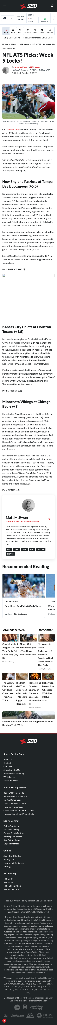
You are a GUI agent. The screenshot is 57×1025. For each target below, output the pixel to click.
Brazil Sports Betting (13, 836)
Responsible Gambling (14, 773)
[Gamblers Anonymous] (30, 1015)
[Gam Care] (25, 1007)
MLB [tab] (13, 32)
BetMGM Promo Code (14, 793)
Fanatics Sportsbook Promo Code (19, 814)
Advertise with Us (12, 770)
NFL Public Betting (12, 886)
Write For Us (9, 777)
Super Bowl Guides (12, 856)
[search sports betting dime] (52, 6)
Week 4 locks (13, 129)
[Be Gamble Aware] (14, 1015)
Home (5, 44)
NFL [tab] (19, 32)
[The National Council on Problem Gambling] (45, 1015)
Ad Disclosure (8, 48)
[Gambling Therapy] (36, 1007)
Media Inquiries (11, 780)
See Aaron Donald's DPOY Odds (38, 37)
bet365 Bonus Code (12, 800)
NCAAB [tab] (50, 32)
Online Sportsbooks (12, 826)
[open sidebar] (4, 6)
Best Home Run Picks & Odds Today (23, 606)
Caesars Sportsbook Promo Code (18, 810)
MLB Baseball (12, 601)
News (13, 44)
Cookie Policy (46, 900)
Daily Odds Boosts (12, 37)
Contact (7, 763)
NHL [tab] (42, 32)
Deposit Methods (11, 843)
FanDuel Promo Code (13, 807)
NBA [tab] (35, 32)
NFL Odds (8, 878)
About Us (8, 759)
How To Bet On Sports (14, 863)
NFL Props (8, 882)
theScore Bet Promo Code (15, 796)
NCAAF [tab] (28, 32)
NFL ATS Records (11, 889)
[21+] (17, 1007)
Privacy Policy (19, 900)
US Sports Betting (11, 829)
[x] (49, 519)
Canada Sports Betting (14, 833)
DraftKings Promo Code (15, 803)
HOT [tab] (7, 33)
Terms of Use (33, 900)
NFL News (24, 44)
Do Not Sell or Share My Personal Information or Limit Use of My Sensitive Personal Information (28, 999)
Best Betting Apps (12, 840)
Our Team (8, 766)
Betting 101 (9, 859)
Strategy (7, 866)
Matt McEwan (21, 67)
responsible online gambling (24, 966)
